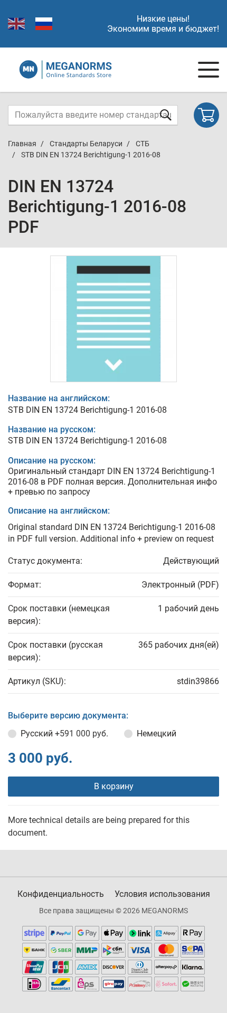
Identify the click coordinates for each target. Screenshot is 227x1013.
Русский (64, 733)
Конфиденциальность (60, 894)
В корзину (114, 786)
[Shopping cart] (206, 115)
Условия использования (162, 894)
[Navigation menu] (208, 70)
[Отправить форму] (166, 115)
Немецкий (156, 733)
